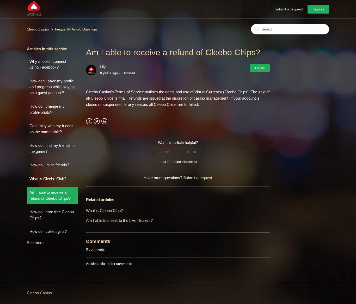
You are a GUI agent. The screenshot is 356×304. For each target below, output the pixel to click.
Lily (103, 67)
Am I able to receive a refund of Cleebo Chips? (49, 195)
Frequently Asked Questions (76, 29)
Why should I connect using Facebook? (47, 64)
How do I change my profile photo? (47, 109)
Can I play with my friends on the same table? (51, 129)
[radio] (164, 152)
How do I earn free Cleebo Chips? (51, 215)
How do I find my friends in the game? (52, 148)
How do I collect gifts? (48, 231)
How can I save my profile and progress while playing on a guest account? (52, 87)
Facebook (89, 121)
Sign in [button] (318, 9)
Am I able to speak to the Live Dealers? (119, 220)
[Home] (34, 15)
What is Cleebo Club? (47, 179)
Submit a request (289, 9)
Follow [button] (260, 68)
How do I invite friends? (49, 165)
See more (35, 242)
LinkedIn (104, 121)
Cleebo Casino (38, 29)
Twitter (97, 121)
